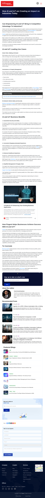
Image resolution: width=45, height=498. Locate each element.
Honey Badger (36, 87)
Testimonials (4, 472)
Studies (3, 34)
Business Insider (5, 248)
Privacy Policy (18, 496)
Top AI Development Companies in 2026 (24, 317)
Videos (14, 477)
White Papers (15, 470)
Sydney (12, 486)
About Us (4, 468)
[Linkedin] (9, 423)
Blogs (14, 468)
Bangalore (23, 486)
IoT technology (7, 89)
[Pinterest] (13, 423)
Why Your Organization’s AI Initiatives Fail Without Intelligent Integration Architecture (27, 338)
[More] (15, 423)
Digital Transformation (27, 472)
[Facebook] (7, 423)
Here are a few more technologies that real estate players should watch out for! (19, 96)
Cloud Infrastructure (27, 479)
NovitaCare (13, 159)
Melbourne (9, 486)
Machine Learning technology (8, 103)
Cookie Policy (27, 496)
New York (4, 486)
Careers (3, 470)
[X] (11, 423)
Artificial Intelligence (32, 30)
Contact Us (4, 474)
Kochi (19, 486)
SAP (24, 481)
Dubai (16, 486)
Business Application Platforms (27, 476)
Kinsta (37, 146)
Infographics (15, 474)
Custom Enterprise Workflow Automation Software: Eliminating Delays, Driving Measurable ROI (27, 328)
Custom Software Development (26, 469)
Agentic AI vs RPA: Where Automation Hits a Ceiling (28, 306)
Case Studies (15, 472)
